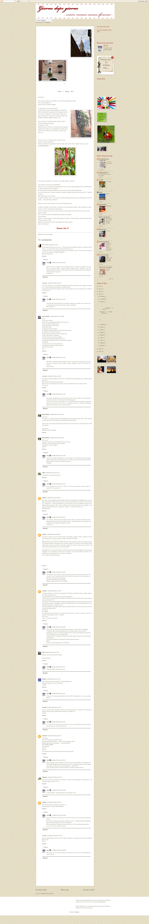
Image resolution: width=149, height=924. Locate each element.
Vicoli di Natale (108, 269)
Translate (48, 22)
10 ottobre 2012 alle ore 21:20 (54, 835)
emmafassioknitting (104, 242)
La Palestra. (109, 206)
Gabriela (44, 707)
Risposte (46, 259)
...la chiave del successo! (109, 162)
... (106, 304)
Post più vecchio (88, 890)
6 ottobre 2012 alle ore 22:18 (52, 472)
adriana (44, 497)
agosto (102, 327)
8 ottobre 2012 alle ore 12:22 (53, 679)
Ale (43, 245)
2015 (100, 286)
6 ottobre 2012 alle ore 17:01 (51, 245)
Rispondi (44, 256)
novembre (102, 299)
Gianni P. (44, 591)
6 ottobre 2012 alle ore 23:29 (58, 394)
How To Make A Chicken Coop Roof (105, 174)
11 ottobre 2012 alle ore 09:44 (58, 790)
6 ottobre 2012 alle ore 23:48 (58, 455)
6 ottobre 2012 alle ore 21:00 (57, 414)
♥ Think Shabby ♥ (103, 173)
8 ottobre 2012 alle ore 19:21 (58, 667)
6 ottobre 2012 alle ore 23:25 (58, 357)
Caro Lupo (108, 181)
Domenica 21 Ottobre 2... (106, 308)
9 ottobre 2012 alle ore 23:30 (55, 777)
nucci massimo (46, 316)
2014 (100, 289)
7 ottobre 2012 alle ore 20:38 (58, 572)
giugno (102, 332)
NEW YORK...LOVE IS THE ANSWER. (109, 258)
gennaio (102, 345)
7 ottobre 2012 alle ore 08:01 (53, 534)
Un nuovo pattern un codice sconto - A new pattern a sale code (109, 246)
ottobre (102, 301)
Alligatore (44, 777)
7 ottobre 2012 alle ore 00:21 (53, 497)
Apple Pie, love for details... (105, 267)
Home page (65, 890)
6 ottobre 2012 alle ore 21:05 (57, 437)
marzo (102, 340)
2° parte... (108, 231)
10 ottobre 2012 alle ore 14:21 (54, 802)
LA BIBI (101, 180)
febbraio (102, 343)
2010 (100, 351)
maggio (102, 335)
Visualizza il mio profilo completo (108, 48)
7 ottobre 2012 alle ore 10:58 (54, 591)
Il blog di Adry (102, 229)
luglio (101, 329)
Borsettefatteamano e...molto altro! (104, 159)
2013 (100, 291)
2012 (100, 294)
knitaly (100, 192)
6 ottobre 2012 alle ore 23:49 (58, 484)
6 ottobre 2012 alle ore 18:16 (54, 283)
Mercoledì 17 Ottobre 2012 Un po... (106, 312)
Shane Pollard (45, 414)
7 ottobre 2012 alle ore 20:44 (58, 627)
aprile (101, 337)
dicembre (102, 296)
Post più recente (41, 890)
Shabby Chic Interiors (104, 217)
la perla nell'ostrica (104, 255)
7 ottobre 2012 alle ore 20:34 (58, 517)
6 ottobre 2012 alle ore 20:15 (54, 376)
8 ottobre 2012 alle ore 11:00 (52, 652)
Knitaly (44, 679)
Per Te (107, 194)
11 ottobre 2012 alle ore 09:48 (58, 815)
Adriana (44, 802)
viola (47, 262)
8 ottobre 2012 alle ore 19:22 (58, 722)
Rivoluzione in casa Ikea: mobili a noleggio (109, 221)
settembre (102, 324)
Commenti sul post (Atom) (47, 893)
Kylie (43, 652)
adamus (44, 534)
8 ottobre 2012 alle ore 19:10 (54, 735)
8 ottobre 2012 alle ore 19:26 (58, 760)
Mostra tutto (111, 278)
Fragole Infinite (103, 204)
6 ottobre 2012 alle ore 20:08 (57, 316)
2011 (100, 349)
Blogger (77, 912)
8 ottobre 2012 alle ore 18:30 (54, 707)
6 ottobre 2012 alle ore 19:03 (58, 262)
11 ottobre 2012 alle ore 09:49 (58, 850)
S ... (106, 320)
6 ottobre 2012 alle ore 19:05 (58, 299)
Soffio (43, 473)
